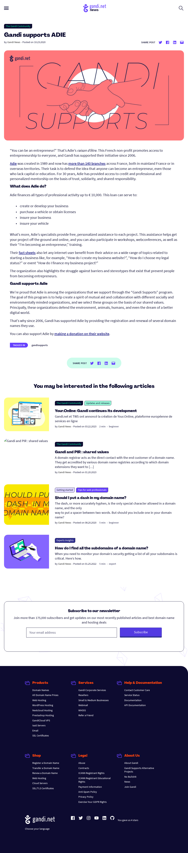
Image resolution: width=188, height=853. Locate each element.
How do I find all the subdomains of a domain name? (101, 548)
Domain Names (40, 690)
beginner (114, 426)
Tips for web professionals (92, 490)
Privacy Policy (85, 796)
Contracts (83, 768)
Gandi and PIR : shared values (82, 452)
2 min (102, 426)
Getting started (65, 490)
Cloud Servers (40, 783)
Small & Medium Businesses (93, 700)
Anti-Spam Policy (87, 791)
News (127, 781)
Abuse (81, 763)
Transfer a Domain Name (45, 768)
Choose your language (37, 828)
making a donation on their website (81, 333)
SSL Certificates (40, 735)
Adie (13, 163)
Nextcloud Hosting (42, 710)
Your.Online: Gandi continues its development (96, 411)
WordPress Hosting (42, 705)
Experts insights (65, 540)
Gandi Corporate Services (92, 690)
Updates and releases (98, 403)
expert (112, 563)
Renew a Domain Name (45, 773)
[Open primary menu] (6, 8)
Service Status (132, 695)
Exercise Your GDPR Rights (92, 802)
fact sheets (27, 252)
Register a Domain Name (45, 763)
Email (35, 730)
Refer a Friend (85, 715)
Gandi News (13, 42)
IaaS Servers (39, 725)
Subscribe (141, 632)
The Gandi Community (18, 26)
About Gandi (131, 763)
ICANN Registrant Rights (91, 773)
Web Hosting (39, 700)
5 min (102, 522)
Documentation (133, 700)
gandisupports (40, 345)
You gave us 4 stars (128, 820)
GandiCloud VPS (41, 720)
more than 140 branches (87, 163)
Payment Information (90, 786)
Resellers (83, 695)
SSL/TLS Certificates (43, 788)
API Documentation (135, 705)
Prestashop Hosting (43, 715)
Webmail (83, 705)
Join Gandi (130, 786)
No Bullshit (130, 776)
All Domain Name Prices (45, 695)
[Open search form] (181, 8)
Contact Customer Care (137, 690)
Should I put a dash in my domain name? (90, 498)
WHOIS (82, 710)
